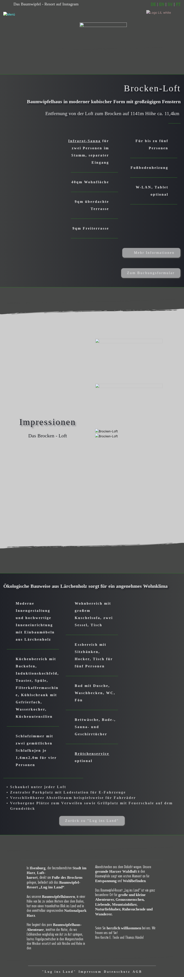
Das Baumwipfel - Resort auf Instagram (46, 4)
